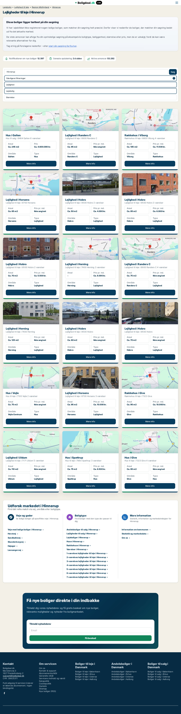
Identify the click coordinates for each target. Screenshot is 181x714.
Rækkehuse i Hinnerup (78, 545)
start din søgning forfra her (63, 46)
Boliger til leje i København (87, 671)
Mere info (31, 163)
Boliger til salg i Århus (158, 674)
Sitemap (43, 688)
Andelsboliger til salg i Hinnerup (82, 529)
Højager (11, 546)
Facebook (4, 693)
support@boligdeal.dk (13, 676)
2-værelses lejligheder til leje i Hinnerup (86, 557)
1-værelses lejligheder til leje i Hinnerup (86, 553)
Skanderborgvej (16, 542)
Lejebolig (7, 7)
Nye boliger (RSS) (47, 691)
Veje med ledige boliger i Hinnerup (25, 529)
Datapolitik (44, 681)
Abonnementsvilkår (48, 673)
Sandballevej (14, 538)
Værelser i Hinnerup (76, 549)
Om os (125, 538)
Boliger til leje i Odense (86, 676)
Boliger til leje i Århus (85, 674)
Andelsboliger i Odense (122, 676)
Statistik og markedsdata (134, 533)
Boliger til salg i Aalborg (159, 679)
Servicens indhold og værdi (52, 678)
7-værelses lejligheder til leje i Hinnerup (86, 577)
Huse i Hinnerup (74, 541)
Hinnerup (56, 7)
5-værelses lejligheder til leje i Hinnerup (86, 569)
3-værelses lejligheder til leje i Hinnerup (86, 561)
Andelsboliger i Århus (121, 674)
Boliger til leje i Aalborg (86, 679)
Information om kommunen (135, 529)
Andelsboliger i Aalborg (122, 679)
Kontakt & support (47, 670)
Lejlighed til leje (21, 7)
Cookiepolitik (45, 683)
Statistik (43, 686)
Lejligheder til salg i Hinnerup (81, 533)
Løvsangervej (14, 550)
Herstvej (12, 533)
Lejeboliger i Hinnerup (77, 537)
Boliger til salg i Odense (159, 676)
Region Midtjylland (40, 7)
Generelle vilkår (46, 676)
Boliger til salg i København (160, 671)
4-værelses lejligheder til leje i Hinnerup (86, 565)
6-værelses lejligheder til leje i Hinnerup (86, 573)
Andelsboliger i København (124, 671)
